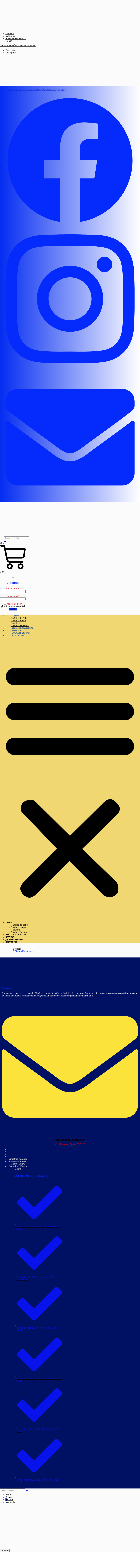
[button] (70, 779)
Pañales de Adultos (15, 934)
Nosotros (9, 33)
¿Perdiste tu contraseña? (13, 606)
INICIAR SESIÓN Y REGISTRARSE (18, 45)
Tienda (8, 41)
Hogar (18, 949)
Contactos (18, 635)
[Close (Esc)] (13, 577)
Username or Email (13, 588)
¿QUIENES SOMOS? (14, 939)
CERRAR (4, 1551)
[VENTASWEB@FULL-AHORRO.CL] (70, 1133)
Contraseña (13, 596)
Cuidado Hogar (18, 620)
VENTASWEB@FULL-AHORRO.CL (70, 1140)
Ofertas (9, 937)
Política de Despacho (15, 38)
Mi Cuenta (10, 36)
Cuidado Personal (20, 932)
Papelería (15, 623)
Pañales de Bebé (19, 618)
